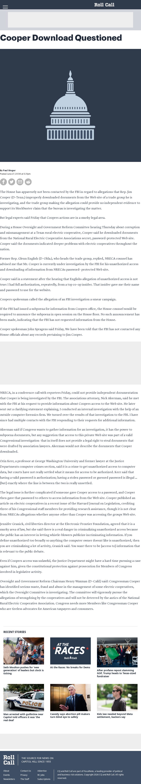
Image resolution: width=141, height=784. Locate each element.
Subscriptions (43, 779)
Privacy (23, 774)
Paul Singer (9, 170)
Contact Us (25, 770)
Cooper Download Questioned (61, 38)
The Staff (24, 779)
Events (6, 774)
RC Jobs (41, 774)
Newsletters (9, 779)
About (6, 770)
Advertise (42, 770)
